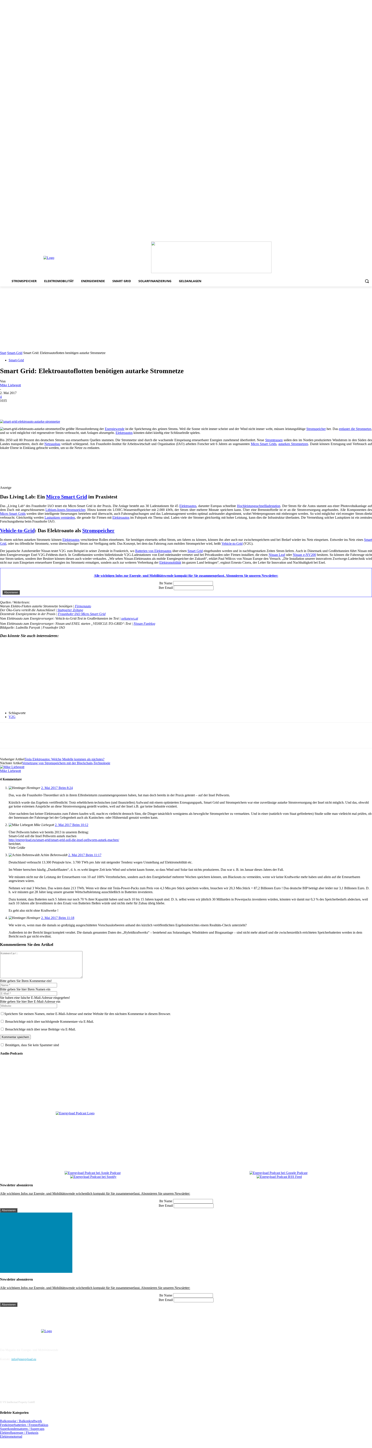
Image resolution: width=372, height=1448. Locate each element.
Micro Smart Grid (66, 497)
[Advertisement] (186, 319)
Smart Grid (195, 551)
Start (3, 353)
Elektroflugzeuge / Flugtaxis (19, 1432)
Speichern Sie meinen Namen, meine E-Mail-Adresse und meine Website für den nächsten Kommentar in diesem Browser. (87, 1014)
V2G (12, 717)
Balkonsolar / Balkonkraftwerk (21, 1421)
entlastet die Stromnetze (355, 429)
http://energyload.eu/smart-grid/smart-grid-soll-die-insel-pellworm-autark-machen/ (64, 840)
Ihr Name (165, 583)
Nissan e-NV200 (304, 555)
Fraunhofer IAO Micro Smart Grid (81, 614)
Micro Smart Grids (264, 444)
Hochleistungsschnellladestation (258, 506)
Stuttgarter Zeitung (70, 610)
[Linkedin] (339, 238)
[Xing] (369, 238)
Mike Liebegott (10, 385)
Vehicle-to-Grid (17, 530)
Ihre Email (166, 587)
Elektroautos (124, 433)
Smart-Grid (14, 353)
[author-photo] (12, 767)
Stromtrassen (274, 440)
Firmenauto (83, 606)
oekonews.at (129, 618)
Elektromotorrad (11, 1436)
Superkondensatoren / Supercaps (22, 1429)
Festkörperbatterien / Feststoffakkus (24, 1425)
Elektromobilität (170, 562)
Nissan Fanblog (144, 623)
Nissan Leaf (277, 555)
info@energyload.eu (23, 1359)
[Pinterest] (345, 238)
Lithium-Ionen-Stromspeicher (65, 510)
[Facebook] (327, 238)
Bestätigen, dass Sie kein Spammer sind (31, 1045)
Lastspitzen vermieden (60, 517)
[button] (367, 281)
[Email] (69, 407)
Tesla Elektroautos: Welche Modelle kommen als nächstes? (64, 759)
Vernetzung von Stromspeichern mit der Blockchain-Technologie (66, 763)
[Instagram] (333, 238)
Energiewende (114, 429)
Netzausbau (52, 444)
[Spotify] (351, 238)
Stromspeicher (316, 429)
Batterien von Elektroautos (153, 551)
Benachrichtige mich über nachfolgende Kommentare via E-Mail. (49, 1021)
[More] (85, 407)
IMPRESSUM (12, 1339)
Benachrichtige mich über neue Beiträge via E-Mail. (40, 1029)
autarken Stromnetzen (293, 444)
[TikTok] (357, 238)
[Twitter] (363, 238)
